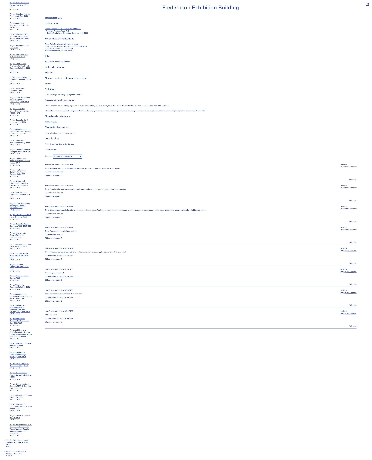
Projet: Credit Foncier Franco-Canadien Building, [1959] (20, 375)
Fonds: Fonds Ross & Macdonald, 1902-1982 (63, 29)
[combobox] (67, 156)
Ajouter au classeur (348, 167)
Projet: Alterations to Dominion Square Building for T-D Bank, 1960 (21, 296)
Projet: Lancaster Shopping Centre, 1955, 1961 (19, 267)
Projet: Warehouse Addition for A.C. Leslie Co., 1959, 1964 (19, 321)
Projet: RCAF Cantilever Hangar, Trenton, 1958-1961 (19, 5)
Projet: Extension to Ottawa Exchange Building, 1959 (18, 235)
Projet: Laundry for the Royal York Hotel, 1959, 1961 (19, 256)
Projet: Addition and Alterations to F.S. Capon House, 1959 (20, 161)
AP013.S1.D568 (51, 122)
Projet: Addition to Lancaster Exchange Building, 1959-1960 (18, 355)
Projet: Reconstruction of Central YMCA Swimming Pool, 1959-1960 (20, 386)
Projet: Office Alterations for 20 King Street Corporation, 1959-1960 (20, 100)
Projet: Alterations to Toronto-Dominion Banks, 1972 (20, 195)
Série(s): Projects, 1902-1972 (57, 31)
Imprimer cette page (53, 18)
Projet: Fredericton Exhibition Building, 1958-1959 (20, 80)
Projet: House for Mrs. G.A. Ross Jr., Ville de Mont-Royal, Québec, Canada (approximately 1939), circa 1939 (21, 429)
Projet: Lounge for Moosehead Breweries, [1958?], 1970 (19, 111)
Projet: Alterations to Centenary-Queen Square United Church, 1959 (20, 131)
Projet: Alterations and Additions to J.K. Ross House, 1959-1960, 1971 (19, 37)
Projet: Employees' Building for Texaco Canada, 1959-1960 (17, 172)
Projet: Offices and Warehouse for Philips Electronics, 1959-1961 (19, 183)
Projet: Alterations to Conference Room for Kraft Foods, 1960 (21, 407)
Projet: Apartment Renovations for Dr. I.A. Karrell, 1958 (19, 25)
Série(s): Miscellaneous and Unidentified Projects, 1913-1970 (17, 443)
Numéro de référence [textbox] (63, 156)
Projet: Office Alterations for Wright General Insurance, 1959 (20, 206)
